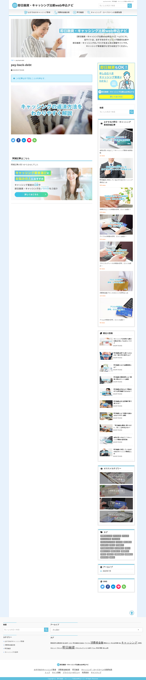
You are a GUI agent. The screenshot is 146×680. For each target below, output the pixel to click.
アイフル (117, 536)
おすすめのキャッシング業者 (39, 12)
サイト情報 (56, 672)
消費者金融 (119, 554)
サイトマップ (96, 672)
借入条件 (104, 545)
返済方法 (104, 557)
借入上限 (127, 542)
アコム (125, 536)
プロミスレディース (107, 542)
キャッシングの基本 (11, 652)
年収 (103, 554)
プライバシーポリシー (71, 672)
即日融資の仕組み (107, 548)
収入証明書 (119, 548)
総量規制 (128, 554)
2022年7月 (107, 571)
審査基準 (124, 551)
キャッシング (106, 539)
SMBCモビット (106, 536)
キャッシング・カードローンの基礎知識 (106, 12)
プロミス (115, 539)
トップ (47, 672)
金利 (112, 557)
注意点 (110, 554)
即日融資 (80, 12)
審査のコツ (105, 551)
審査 (127, 548)
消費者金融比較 (63, 12)
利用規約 (85, 672)
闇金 (120, 643)
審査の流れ (115, 551)
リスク (119, 542)
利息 (112, 545)
